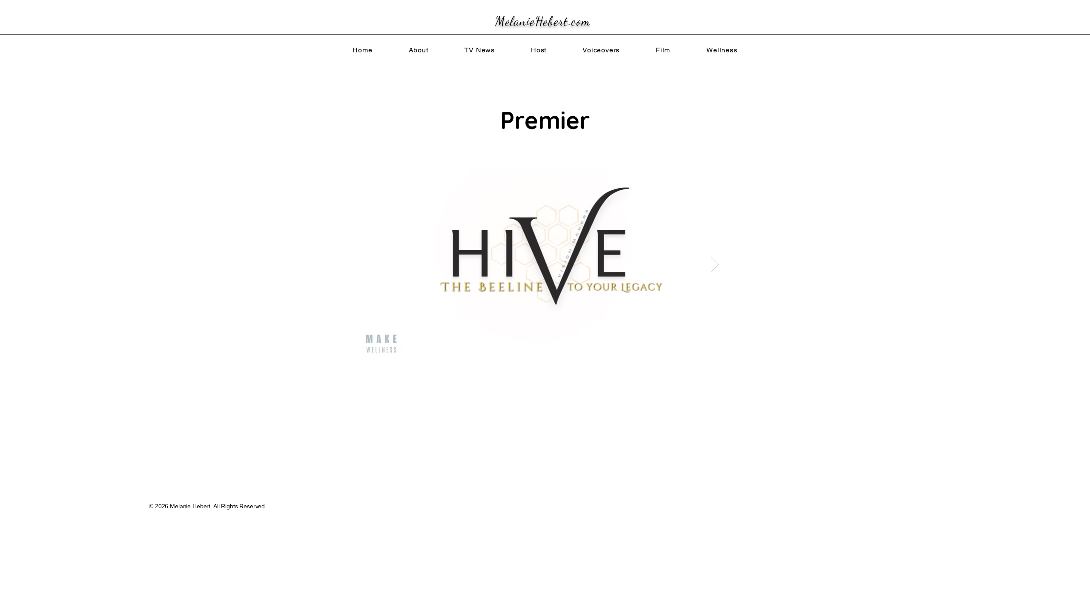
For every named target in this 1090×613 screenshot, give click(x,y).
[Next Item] (715, 264)
